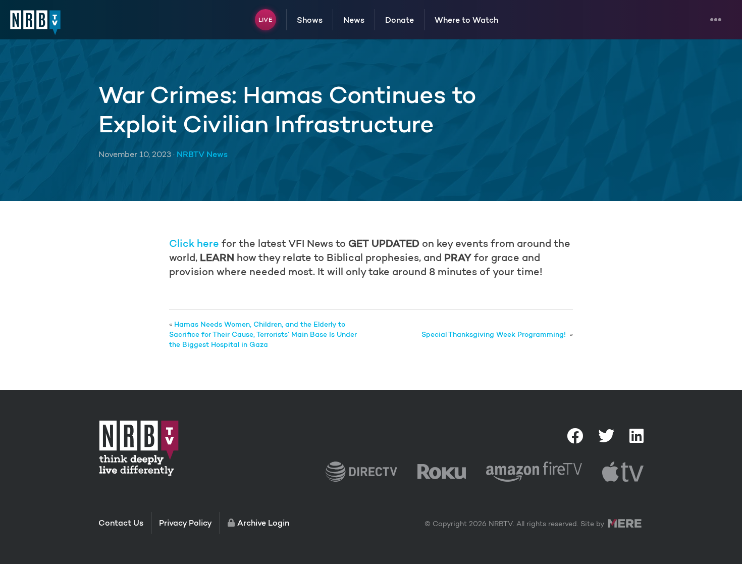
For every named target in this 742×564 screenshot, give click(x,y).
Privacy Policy (185, 523)
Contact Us (120, 523)
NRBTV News (202, 154)
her (203, 243)
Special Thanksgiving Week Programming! (494, 334)
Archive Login (263, 523)
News (353, 20)
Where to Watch (466, 20)
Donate (399, 20)
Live (265, 19)
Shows (310, 20)
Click (181, 243)
